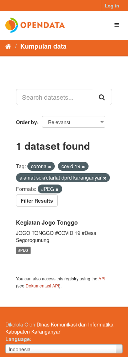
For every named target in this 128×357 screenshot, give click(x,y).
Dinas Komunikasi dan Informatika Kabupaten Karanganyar (59, 328)
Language (17, 338)
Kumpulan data (43, 46)
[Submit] (102, 97)
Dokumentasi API (42, 285)
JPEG (23, 250)
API (101, 278)
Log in (112, 5)
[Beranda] (8, 45)
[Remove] (49, 166)
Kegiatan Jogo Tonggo (47, 222)
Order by (26, 122)
